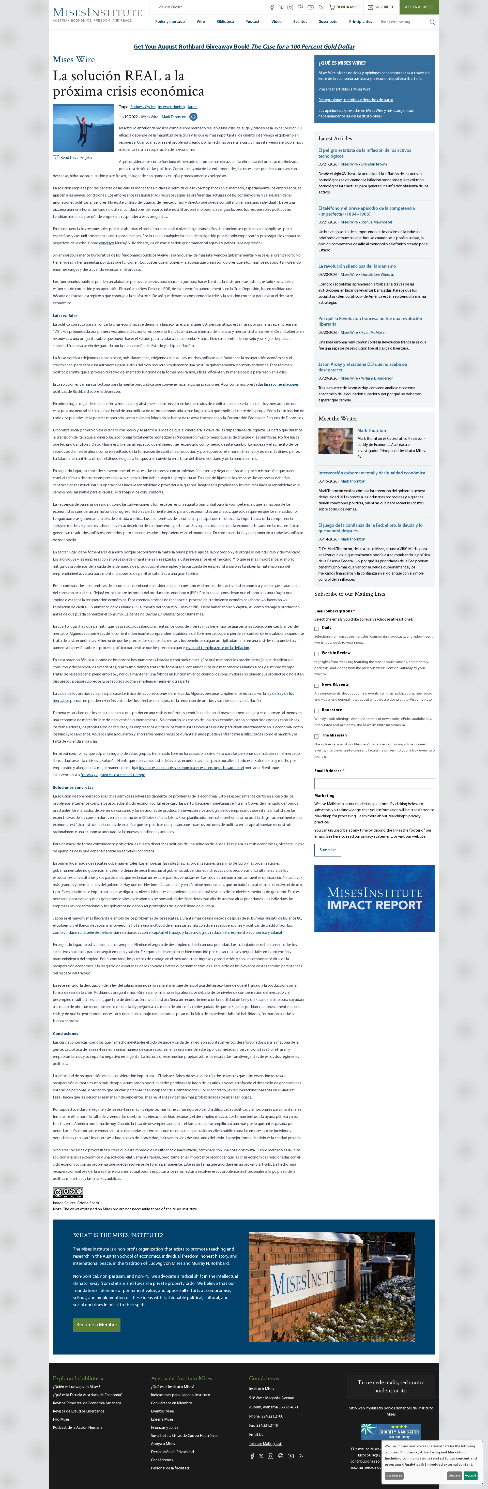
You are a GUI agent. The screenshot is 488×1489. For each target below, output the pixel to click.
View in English (170, 7)
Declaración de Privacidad (172, 1452)
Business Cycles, (143, 107)
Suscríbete (328, 22)
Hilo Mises (61, 1420)
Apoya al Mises (419, 7)
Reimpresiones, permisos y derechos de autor (355, 100)
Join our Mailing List (265, 1444)
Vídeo (276, 22)
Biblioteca (225, 22)
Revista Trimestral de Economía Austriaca (87, 1403)
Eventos (300, 22)
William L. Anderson (377, 379)
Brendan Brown (374, 164)
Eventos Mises (163, 1411)
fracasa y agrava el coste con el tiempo (113, 775)
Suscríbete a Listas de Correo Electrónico (185, 1436)
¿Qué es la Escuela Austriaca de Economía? (88, 1395)
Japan (192, 107)
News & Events (335, 685)
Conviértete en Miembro (171, 1403)
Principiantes (360, 22)
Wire (201, 22)
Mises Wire (74, 60)
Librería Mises (162, 1420)
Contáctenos (162, 1460)
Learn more (366, 816)
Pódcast (253, 22)
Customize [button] (394, 1476)
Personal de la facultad (170, 1468)
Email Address (329, 771)
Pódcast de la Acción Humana (77, 1428)
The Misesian (334, 735)
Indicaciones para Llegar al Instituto (180, 1395)
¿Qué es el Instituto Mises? (172, 1387)
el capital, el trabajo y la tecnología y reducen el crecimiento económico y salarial (215, 933)
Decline (454, 1476)
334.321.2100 (272, 1417)
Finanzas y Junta (164, 1428)
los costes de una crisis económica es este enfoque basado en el (191, 768)
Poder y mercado (170, 22)
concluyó (106, 243)
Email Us (256, 1435)
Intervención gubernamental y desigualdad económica (371, 473)
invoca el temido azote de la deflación (217, 648)
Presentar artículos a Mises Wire (344, 89)
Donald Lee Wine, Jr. (377, 275)
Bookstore (332, 710)
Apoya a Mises (163, 1444)
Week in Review (336, 653)
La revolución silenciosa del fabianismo (357, 266)
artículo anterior (137, 128)
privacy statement (376, 837)
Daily (326, 628)
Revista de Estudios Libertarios (78, 1411)
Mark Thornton (174, 117)
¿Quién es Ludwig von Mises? (76, 1387)
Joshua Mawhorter (376, 222)
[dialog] (432, 1462)
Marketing (324, 796)
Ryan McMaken (374, 333)
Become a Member (96, 1325)
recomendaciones (284, 385)
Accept (470, 1476)
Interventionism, (172, 107)
